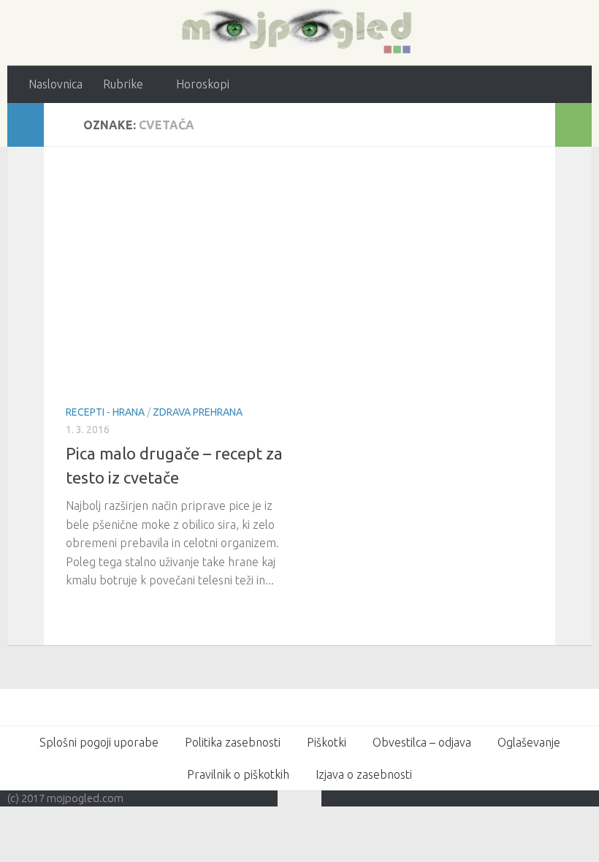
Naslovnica (55, 84)
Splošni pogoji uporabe (99, 742)
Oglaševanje (528, 742)
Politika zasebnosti (233, 742)
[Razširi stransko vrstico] (25, 125)
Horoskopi (202, 84)
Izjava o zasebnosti (364, 774)
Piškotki (326, 742)
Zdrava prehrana (198, 412)
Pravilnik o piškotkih (238, 774)
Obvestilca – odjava (422, 742)
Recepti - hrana (105, 412)
